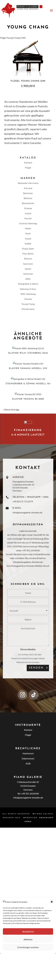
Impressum (28, 753)
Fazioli (28, 213)
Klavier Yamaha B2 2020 (28, 399)
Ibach (28, 233)
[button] (51, 901)
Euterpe (28, 208)
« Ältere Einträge (11, 409)
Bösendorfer (28, 203)
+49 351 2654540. (31, 550)
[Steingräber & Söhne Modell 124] (28, 379)
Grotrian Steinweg (28, 223)
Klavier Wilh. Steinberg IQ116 (28, 353)
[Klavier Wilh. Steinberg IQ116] (28, 348)
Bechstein (28, 193)
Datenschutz (28, 758)
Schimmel (28, 273)
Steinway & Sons (28, 289)
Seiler (28, 278)
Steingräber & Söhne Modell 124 (28, 384)
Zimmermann (28, 309)
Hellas (28, 228)
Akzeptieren (28, 931)
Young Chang (28, 304)
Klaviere (28, 162)
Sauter (28, 268)
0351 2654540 (14, 546)
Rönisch (28, 258)
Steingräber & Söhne (28, 283)
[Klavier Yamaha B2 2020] (28, 394)
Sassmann (28, 263)
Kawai (28, 238)
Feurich (28, 218)
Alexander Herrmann (28, 183)
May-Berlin (28, 253)
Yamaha (28, 299)
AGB (28, 763)
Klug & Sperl (28, 248)
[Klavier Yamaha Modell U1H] (28, 364)
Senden (36, 668)
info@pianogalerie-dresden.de (27, 512)
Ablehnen (28, 939)
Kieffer (28, 243)
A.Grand (28, 188)
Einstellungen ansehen (28, 947)
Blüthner (28, 198)
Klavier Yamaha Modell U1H (28, 368)
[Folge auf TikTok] (34, 695)
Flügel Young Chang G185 (13, 37)
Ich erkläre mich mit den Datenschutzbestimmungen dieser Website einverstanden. (28, 658)
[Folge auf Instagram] (22, 695)
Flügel (28, 167)
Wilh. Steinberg (28, 294)
